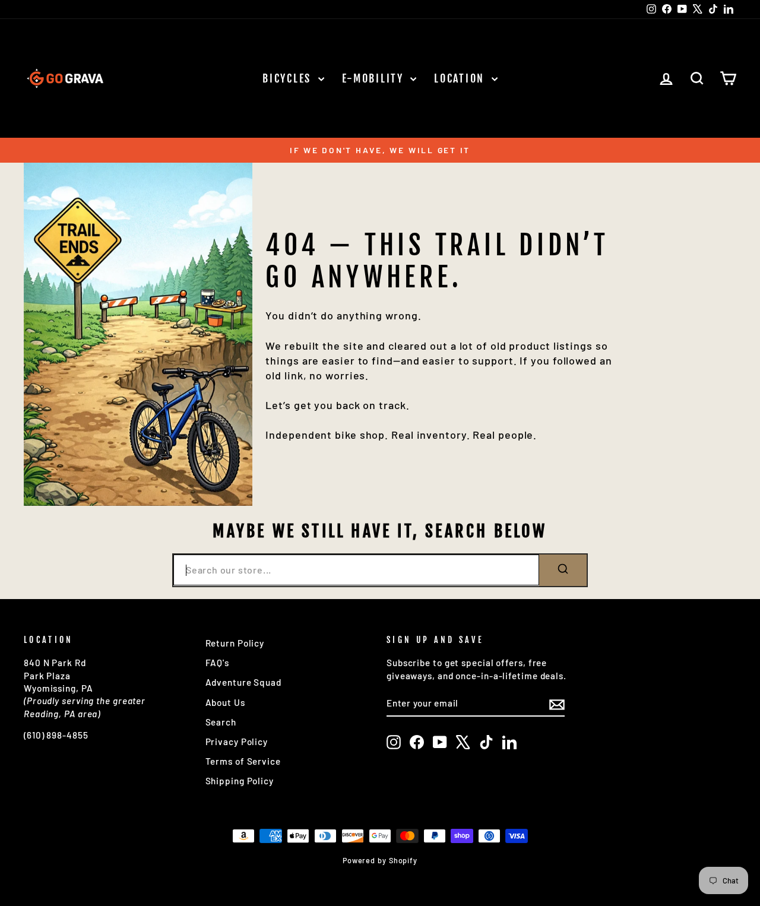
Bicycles (288, 78)
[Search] (563, 570)
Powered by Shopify (380, 860)
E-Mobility (375, 78)
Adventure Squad (243, 682)
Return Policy (235, 643)
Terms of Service (243, 761)
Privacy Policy (236, 741)
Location (461, 78)
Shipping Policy (239, 780)
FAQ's (217, 662)
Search (220, 722)
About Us (225, 702)
